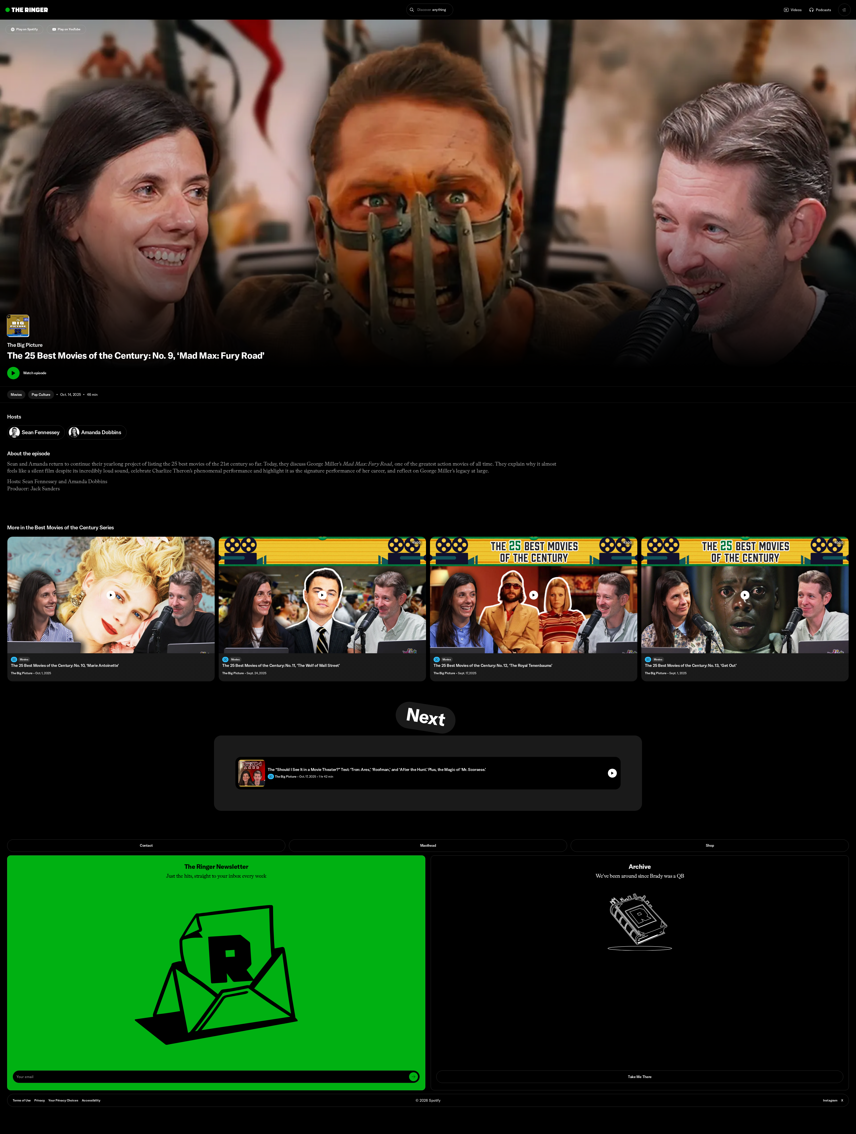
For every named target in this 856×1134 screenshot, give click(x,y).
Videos (796, 10)
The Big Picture (22, 673)
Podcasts (823, 10)
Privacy (39, 1100)
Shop (710, 845)
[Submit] (413, 1076)
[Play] (13, 373)
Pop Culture (41, 394)
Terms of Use (22, 1100)
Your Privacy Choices (63, 1100)
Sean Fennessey (40, 432)
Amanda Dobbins (101, 432)
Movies (16, 394)
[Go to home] (26, 10)
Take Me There (640, 1076)
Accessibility (91, 1100)
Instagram (830, 1100)
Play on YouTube (69, 29)
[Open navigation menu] (844, 10)
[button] (429, 10)
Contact (146, 845)
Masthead (428, 845)
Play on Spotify (27, 29)
